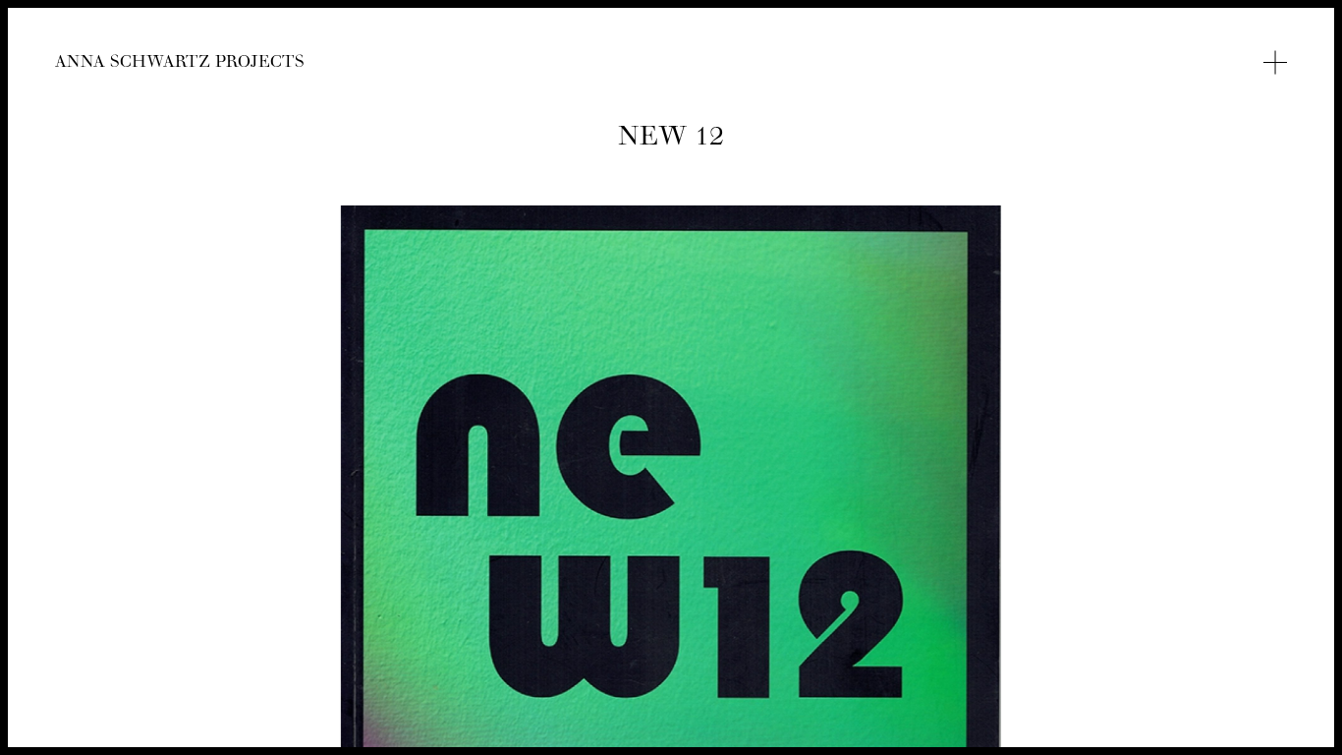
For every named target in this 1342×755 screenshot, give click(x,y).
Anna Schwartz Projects (180, 65)
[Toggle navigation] (1275, 63)
